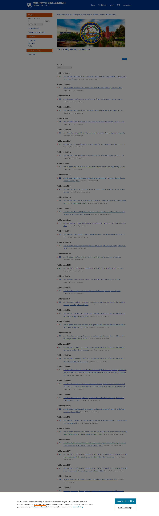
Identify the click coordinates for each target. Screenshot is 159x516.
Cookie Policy (78, 507)
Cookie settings (40, 507)
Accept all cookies (125, 501)
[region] (79, 504)
